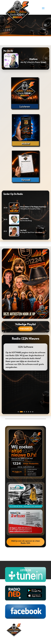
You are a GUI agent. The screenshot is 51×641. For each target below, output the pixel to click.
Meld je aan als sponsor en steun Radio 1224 (25, 541)
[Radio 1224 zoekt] (25, 453)
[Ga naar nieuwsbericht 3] (24, 411)
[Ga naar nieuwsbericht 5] (28, 411)
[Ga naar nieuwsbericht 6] (30, 411)
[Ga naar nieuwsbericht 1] (18, 411)
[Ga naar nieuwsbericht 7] (32, 411)
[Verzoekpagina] (25, 166)
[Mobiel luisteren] (25, 130)
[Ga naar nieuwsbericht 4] (26, 411)
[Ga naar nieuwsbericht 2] (21, 411)
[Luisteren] (25, 94)
